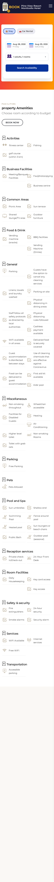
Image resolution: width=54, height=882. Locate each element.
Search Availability (27, 67)
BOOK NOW (12, 122)
